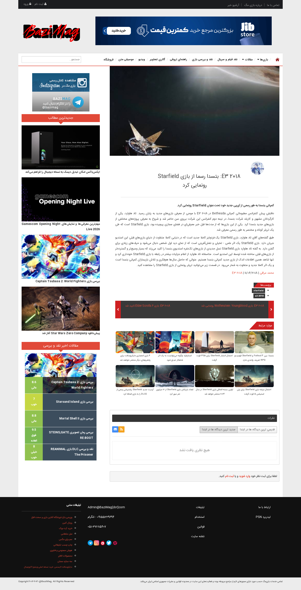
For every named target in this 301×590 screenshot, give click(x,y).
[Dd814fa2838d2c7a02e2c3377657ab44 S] (254, 376)
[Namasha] (102, 543)
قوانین (200, 526)
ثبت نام (39, 4)
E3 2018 (237, 273)
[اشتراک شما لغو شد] (121, 429)
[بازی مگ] (51, 32)
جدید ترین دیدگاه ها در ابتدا (218, 429)
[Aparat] (115, 543)
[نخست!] (277, 59)
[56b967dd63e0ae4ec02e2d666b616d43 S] (214, 376)
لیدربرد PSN (263, 517)
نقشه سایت (197, 536)
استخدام (199, 517)
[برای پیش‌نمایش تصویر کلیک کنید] (194, 111)
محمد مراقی (226, 166)
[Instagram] (96, 543)
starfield (258, 291)
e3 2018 (259, 296)
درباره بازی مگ (253, 5)
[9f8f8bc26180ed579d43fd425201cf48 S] (174, 342)
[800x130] (183, 31)
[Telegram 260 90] (61, 101)
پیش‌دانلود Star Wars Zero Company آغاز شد (71, 333)
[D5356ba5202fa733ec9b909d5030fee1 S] (135, 376)
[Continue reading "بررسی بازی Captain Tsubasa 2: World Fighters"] (61, 256)
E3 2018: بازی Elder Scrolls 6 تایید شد (147, 306)
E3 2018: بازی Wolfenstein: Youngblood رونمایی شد (232, 306)
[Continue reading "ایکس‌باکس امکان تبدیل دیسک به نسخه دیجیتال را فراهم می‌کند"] (61, 147)
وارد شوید (244, 476)
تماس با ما (273, 5)
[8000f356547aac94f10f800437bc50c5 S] (174, 376)
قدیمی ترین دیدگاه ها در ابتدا (257, 429)
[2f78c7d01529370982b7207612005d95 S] (254, 342)
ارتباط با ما (264, 507)
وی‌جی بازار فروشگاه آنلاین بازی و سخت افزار (51, 517)
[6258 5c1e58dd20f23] (257, 168)
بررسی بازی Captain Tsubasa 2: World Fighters (67, 281)
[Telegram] (90, 543)
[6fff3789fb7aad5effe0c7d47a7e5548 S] (135, 342)
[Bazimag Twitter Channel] (108, 543)
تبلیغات (200, 507)
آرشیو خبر (233, 5)
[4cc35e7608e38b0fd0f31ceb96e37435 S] (214, 342)
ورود (26, 4)
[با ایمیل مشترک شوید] (115, 429)
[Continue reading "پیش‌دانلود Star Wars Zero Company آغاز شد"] (61, 308)
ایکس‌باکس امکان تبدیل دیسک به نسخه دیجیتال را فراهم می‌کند (62, 172)
